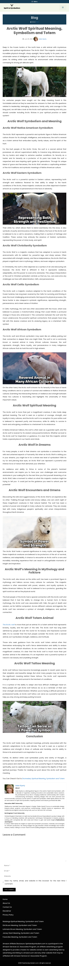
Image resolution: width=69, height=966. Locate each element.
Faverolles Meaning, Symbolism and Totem (20, 937)
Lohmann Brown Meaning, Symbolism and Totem (22, 929)
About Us (6, 903)
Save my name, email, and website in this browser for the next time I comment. (35, 882)
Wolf (37, 22)
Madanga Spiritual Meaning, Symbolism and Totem (23, 921)
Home (5, 899)
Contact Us (7, 907)
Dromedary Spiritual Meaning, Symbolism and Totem (43, 778)
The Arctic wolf (9, 624)
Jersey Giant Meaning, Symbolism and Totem (21, 933)
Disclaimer (7, 911)
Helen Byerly (42, 39)
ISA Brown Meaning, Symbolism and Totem (20, 925)
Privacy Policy (8, 915)
